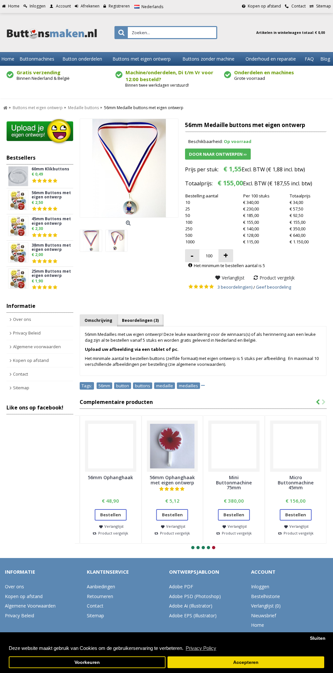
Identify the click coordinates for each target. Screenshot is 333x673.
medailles (188, 386)
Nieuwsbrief (263, 615)
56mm (104, 386)
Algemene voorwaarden (37, 347)
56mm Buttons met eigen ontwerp (51, 195)
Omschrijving (98, 320)
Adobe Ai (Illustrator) (190, 606)
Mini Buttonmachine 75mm (234, 482)
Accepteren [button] (246, 662)
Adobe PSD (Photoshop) (195, 596)
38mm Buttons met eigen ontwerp (51, 247)
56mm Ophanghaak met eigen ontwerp (172, 479)
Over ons (22, 319)
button (122, 386)
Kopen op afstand (31, 360)
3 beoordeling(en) (235, 287)
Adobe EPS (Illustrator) (193, 615)
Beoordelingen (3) (140, 320)
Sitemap (21, 388)
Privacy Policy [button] (201, 648)
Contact (20, 374)
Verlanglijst (233, 278)
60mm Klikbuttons (50, 169)
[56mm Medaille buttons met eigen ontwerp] (129, 168)
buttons (142, 386)
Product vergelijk (277, 278)
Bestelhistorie (265, 596)
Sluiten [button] (318, 638)
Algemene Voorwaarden (30, 606)
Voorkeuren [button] (87, 662)
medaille (164, 386)
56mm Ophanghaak (110, 477)
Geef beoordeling (273, 287)
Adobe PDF (181, 586)
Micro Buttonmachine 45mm (295, 482)
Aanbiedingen (101, 586)
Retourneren (100, 596)
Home (257, 625)
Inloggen (260, 586)
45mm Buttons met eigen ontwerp (51, 221)
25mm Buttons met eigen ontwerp (51, 273)
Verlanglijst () (266, 606)
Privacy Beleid (27, 333)
